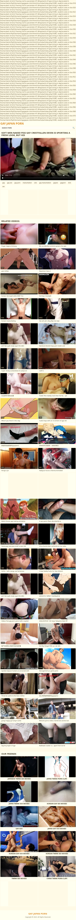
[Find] (73, 127)
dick (69, 183)
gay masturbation (45, 183)
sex (3, 186)
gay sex (9, 183)
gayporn (63, 183)
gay (3, 183)
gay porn (17, 183)
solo (35, 183)
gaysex (55, 183)
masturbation (27, 183)
